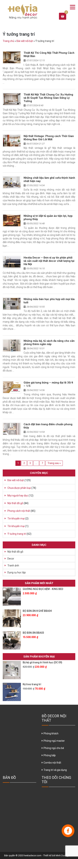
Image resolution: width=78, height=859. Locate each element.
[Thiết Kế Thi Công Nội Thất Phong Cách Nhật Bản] (11, 57)
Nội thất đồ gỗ (15, 503)
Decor (10, 558)
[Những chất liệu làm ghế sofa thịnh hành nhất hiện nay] (11, 182)
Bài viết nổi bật (25, 41)
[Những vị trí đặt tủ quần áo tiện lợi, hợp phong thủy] (11, 220)
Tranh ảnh (13, 565)
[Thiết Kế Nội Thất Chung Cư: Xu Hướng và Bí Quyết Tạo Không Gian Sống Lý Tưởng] (11, 99)
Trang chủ (8, 41)
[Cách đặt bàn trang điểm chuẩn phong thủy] (11, 429)
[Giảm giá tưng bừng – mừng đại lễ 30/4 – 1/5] (11, 387)
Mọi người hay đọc (17, 495)
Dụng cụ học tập (16, 572)
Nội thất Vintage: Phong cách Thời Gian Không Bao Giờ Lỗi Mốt (49, 137)
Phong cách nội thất (18, 510)
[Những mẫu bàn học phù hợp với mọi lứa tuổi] (11, 304)
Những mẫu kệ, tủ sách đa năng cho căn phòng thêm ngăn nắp (49, 342)
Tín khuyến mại (16, 526)
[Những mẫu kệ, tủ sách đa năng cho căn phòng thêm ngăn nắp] (11, 345)
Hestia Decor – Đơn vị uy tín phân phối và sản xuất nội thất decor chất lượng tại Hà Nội (49, 261)
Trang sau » (54, 463)
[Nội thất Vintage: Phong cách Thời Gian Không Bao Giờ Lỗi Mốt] (11, 140)
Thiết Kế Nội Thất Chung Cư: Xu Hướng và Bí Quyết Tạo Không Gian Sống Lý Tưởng (48, 98)
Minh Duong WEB (65, 855)
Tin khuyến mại (16, 518)
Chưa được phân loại (19, 487)
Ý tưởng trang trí (16, 533)
